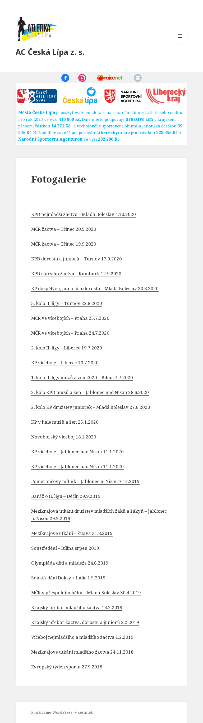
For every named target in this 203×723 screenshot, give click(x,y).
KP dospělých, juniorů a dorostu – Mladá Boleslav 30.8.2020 (95, 288)
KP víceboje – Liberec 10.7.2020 (65, 363)
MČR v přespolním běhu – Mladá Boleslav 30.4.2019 (86, 592)
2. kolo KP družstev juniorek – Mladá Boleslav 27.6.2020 (90, 407)
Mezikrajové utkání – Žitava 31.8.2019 (72, 533)
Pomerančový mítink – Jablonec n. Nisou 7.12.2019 (85, 481)
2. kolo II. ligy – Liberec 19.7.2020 (66, 348)
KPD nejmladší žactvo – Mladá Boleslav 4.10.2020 (83, 214)
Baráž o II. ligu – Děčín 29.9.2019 (65, 496)
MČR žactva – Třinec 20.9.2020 (63, 229)
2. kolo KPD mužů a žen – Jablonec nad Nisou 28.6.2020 (90, 392)
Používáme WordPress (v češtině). (62, 712)
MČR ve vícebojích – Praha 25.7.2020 (70, 318)
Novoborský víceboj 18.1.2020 (63, 437)
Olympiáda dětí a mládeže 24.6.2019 (69, 563)
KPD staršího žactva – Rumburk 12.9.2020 (76, 273)
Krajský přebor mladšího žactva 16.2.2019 (76, 607)
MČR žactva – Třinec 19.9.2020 (63, 244)
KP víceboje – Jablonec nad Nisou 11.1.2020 (77, 452)
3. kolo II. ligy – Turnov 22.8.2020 (66, 303)
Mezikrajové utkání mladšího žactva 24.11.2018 (82, 652)
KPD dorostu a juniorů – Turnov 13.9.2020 (76, 259)
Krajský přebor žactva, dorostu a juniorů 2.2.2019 (85, 622)
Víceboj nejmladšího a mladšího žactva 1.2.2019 (82, 637)
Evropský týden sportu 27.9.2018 (66, 667)
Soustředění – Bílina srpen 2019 (65, 548)
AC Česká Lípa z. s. (50, 52)
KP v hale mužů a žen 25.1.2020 (65, 422)
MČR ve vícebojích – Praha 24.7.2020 (70, 333)
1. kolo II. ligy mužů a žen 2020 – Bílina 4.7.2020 (82, 377)
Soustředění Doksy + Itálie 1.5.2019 (68, 578)
